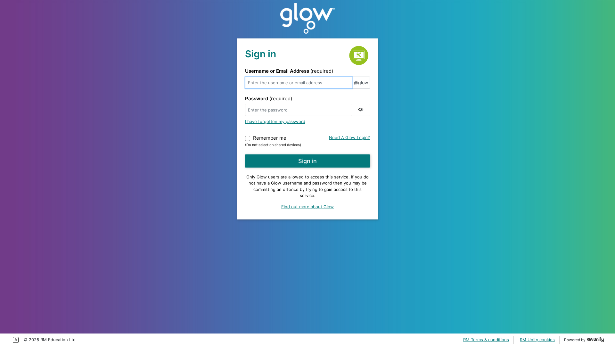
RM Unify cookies (537, 339)
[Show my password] (360, 110)
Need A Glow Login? (349, 137)
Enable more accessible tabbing (16, 340)
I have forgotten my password (275, 121)
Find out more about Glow (307, 206)
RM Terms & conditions (486, 339)
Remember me (269, 138)
